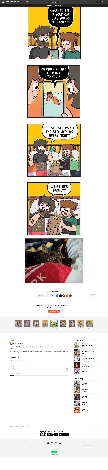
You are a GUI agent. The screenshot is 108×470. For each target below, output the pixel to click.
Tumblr (63, 295)
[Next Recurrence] (95, 323)
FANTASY (92, 340)
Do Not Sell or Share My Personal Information (59, 447)
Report (93, 296)
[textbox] (39, 362)
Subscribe (97, 2)
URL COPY (106, 2)
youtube (59, 443)
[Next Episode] (58, 2)
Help (29, 447)
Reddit (67, 295)
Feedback (23, 447)
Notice (11, 426)
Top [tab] (12, 374)
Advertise (44, 447)
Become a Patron (54, 311)
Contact (79, 447)
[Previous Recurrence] (12, 323)
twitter (56, 443)
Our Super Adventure (12, 1)
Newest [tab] (18, 374)
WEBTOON (2, 2)
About (18, 447)
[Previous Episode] (50, 2)
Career (73, 447)
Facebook (100, 2)
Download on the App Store (64, 434)
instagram (52, 443)
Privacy (38, 447)
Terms (33, 447)
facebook (48, 443)
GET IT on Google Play (52, 434)
